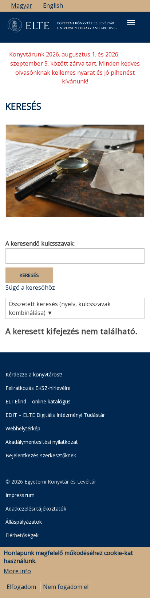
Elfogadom (21, 587)
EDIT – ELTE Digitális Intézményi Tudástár (55, 414)
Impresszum (20, 495)
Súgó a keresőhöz (30, 288)
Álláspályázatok (23, 521)
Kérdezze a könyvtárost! (33, 374)
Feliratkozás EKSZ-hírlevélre (38, 387)
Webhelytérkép (22, 428)
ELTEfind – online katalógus (38, 401)
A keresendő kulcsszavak (39, 243)
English (53, 5)
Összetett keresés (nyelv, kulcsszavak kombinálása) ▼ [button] (60, 308)
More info (17, 571)
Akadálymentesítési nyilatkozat (41, 441)
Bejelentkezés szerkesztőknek (40, 455)
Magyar (21, 5)
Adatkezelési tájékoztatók (35, 508)
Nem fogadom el (65, 587)
